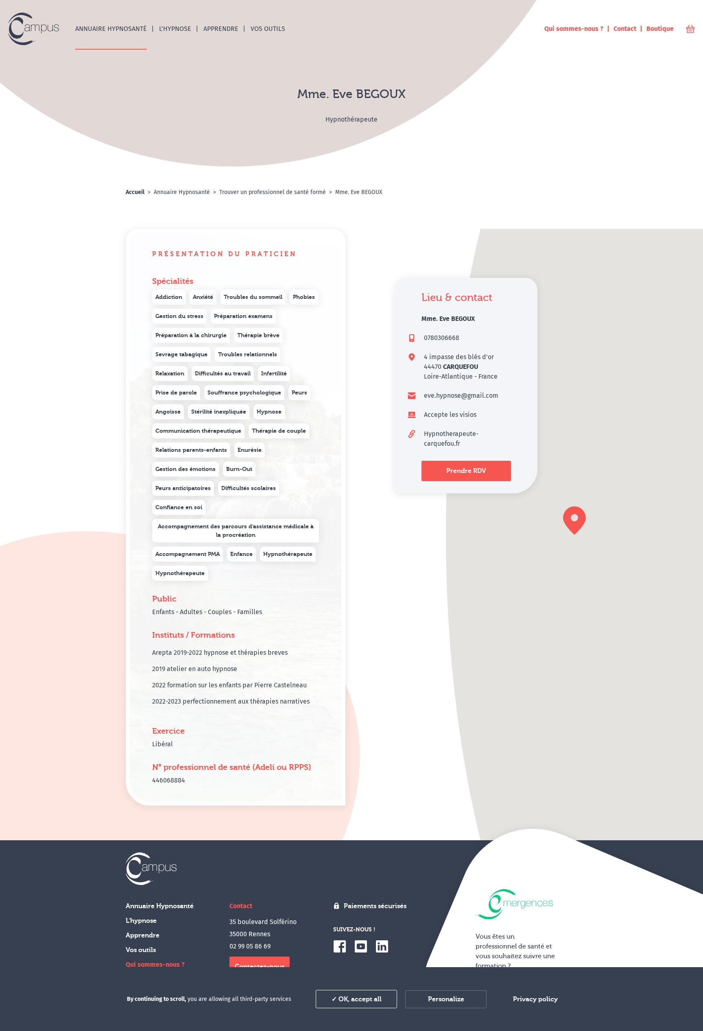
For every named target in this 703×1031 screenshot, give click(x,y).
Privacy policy (535, 999)
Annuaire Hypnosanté (160, 906)
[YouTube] (360, 946)
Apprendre (142, 935)
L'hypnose (141, 920)
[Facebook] (339, 946)
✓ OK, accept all (357, 999)
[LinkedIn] (382, 946)
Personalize (446, 999)
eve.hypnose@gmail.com (461, 395)
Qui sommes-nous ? (155, 964)
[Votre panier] (690, 29)
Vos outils (141, 950)
